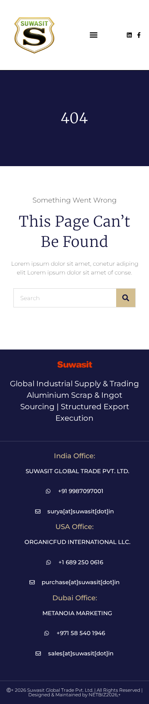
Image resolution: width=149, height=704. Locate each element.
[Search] (125, 298)
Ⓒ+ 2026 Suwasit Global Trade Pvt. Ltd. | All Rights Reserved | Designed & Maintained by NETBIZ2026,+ (74, 692)
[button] (93, 35)
